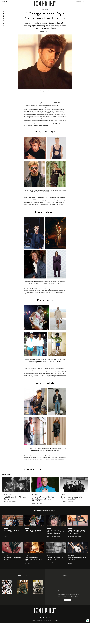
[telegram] (3, 26)
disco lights (56, 102)
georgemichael (28, 469)
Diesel (62, 457)
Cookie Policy (55, 620)
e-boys (34, 199)
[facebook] (3, 14)
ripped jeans (38, 116)
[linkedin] (3, 18)
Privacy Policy (75, 596)
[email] (3, 11)
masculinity (37, 204)
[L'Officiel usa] (45, 4)
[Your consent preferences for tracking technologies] (87, 620)
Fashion (45, 10)
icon (38, 469)
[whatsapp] (3, 23)
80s (41, 469)
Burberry (26, 459)
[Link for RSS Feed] (49, 617)
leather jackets (29, 116)
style (34, 469)
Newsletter (39, 620)
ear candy (30, 202)
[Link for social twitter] (40, 617)
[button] (43, 586)
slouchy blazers (50, 289)
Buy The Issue (79, 1)
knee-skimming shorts (44, 375)
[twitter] (3, 21)
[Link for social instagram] (46, 617)
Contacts (33, 620)
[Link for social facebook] (43, 617)
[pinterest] (3, 16)
